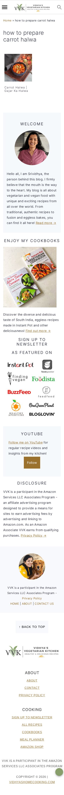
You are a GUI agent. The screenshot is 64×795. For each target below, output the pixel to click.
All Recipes (32, 724)
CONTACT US (44, 603)
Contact (32, 687)
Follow (32, 462)
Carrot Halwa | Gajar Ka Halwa (16, 89)
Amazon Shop (32, 746)
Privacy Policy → (33, 535)
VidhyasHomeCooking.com (32, 782)
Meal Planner (32, 739)
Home (7, 20)
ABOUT (27, 603)
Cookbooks (32, 732)
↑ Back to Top (32, 627)
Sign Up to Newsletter (32, 717)
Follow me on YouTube (26, 442)
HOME (15, 603)
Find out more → (38, 331)
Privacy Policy (32, 598)
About (32, 680)
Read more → (46, 223)
